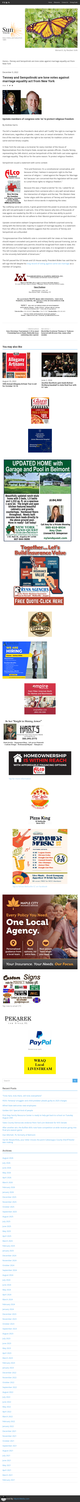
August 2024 (7, 1275)
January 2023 (8, 1367)
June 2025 (6, 1226)
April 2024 (6, 1294)
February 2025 (8, 1246)
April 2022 (6, 1411)
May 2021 (6, 1465)
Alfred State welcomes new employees (19, 1105)
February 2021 (8, 1480)
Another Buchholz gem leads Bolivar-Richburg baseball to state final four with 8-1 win (59, 385)
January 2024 (8, 1309)
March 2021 (7, 1475)
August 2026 (7, 1158)
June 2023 (6, 1343)
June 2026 (6, 1168)
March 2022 (7, 1416)
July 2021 (6, 1455)
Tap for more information (20, 778)
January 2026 (8, 1192)
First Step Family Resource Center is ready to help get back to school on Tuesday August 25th (37, 1116)
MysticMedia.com (21, 1498)
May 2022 (6, 1406)
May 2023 (6, 1348)
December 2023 (9, 1314)
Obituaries (57, 2)
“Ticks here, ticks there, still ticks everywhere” (22, 1096)
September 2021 (9, 1446)
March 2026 (7, 1182)
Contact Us (65, 2)
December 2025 (9, 1197)
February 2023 (8, 1363)
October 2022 (8, 1382)
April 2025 (6, 1236)
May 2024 (6, 1289)
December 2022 (9, 1372)
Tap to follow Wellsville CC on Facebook (30, 886)
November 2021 (9, 1436)
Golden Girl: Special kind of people (17, 1110)
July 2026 (6, 1163)
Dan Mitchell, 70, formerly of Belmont (18, 1135)
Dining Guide (74, 2)
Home (50, 2)
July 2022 (6, 1397)
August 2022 (7, 1392)
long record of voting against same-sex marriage (48, 263)
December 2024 (9, 1255)
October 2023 (8, 1324)
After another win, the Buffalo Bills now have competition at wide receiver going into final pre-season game (39, 1128)
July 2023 (6, 1338)
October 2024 (8, 1265)
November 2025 (9, 1202)
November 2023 (9, 1319)
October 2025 (8, 1207)
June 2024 (6, 1285)
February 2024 (8, 1304)
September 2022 (9, 1387)
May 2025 (6, 1231)
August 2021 (7, 1450)
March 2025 (7, 1241)
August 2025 (7, 1216)
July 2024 (6, 1280)
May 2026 (6, 1172)
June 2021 (6, 1460)
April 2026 (6, 1177)
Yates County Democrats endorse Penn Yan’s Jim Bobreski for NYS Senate (34, 1122)
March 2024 (7, 1299)
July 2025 (6, 1221)
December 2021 (9, 1431)
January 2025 (8, 1250)
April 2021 (6, 1470)
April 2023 (6, 1353)
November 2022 (9, 1377)
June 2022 (6, 1402)
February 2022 (8, 1421)
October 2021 (8, 1441)
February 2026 (8, 1187)
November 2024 (9, 1260)
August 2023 (7, 1333)
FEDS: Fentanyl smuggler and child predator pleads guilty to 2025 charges (34, 1100)
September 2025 (9, 1211)
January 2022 (8, 1426)
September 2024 (9, 1270)
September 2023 (9, 1328)
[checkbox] (3, 1498)
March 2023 (7, 1358)
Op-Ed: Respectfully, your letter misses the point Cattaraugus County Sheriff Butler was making (38, 1141)
